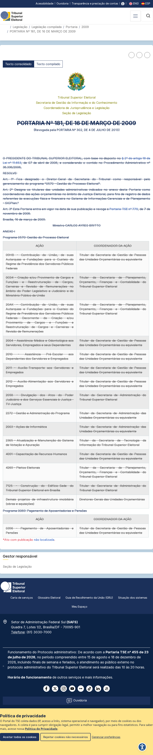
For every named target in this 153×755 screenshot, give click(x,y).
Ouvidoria (62, 3)
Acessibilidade (44, 3)
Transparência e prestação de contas (95, 3)
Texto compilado (48, 64)
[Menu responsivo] (135, 16)
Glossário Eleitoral (49, 597)
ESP (147, 3)
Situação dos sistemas (132, 597)
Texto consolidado (18, 64)
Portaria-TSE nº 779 (124, 209)
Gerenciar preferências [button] (106, 737)
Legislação (20, 27)
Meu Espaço (79, 606)
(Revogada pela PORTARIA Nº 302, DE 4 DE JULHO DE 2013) (77, 130)
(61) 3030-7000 (38, 632)
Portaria (71, 27)
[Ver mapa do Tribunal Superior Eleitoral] (7, 622)
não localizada (44, 540)
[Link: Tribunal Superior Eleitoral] (13, 587)
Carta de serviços (21, 597)
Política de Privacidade (41, 729)
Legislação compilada (47, 27)
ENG (135, 3)
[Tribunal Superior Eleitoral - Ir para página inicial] (12, 16)
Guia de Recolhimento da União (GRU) (89, 597)
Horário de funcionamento (29, 677)
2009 (85, 27)
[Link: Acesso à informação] (123, 3)
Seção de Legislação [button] (18, 566)
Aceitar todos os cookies (19, 737)
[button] (148, 16)
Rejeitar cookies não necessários (65, 737)
